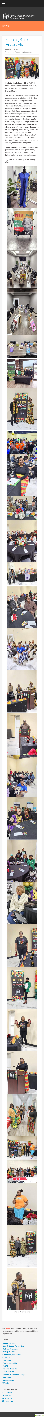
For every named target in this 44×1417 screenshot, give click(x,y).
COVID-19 (6, 1357)
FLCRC (5, 1366)
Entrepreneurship (9, 1363)
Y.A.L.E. (5, 1383)
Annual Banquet (8, 1343)
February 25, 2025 (12, 49)
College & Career (9, 1352)
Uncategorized (8, 1380)
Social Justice (8, 1372)
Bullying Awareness (10, 1349)
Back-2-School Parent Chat (13, 1346)
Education (28, 52)
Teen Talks (6, 1377)
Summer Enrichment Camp (13, 1375)
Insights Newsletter (10, 1369)
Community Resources (14, 52)
